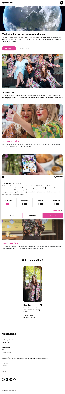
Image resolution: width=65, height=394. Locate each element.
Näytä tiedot (56, 210)
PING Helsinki (5, 363)
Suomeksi (4, 371)
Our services (9, 48)
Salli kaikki (53, 215)
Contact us (23, 48)
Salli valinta (32, 215)
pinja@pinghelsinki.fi (29, 317)
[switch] (24, 204)
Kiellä (12, 215)
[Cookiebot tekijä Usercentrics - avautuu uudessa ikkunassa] (55, 177)
